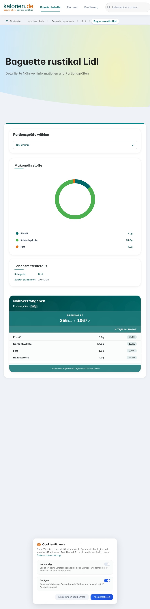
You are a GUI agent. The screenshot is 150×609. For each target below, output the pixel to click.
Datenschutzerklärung (49, 555)
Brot (40, 274)
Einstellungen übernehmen (71, 597)
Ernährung (91, 7)
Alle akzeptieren (102, 597)
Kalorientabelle (50, 7)
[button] (133, 145)
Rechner (72, 7)
